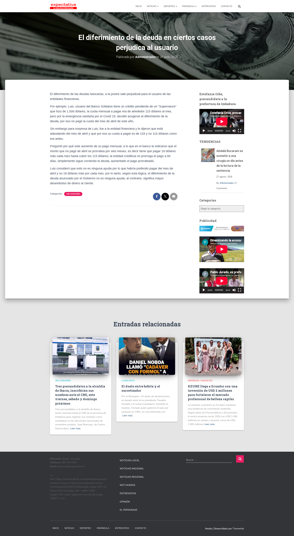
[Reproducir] (204, 130)
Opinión (125, 501)
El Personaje (128, 509)
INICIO (139, 6)
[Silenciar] (234, 130)
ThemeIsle (238, 528)
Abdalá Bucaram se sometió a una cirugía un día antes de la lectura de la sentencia (229, 160)
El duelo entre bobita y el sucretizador (140, 388)
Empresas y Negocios (200, 380)
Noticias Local (130, 460)
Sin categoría (73, 194)
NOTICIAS (152, 6)
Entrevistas (128, 493)
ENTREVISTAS (209, 6)
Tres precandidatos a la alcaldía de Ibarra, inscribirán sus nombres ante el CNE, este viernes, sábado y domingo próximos (80, 394)
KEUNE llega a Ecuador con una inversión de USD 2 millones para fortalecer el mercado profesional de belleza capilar (213, 392)
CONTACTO (226, 6)
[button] (158, 6)
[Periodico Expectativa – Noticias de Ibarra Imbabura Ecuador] (63, 6)
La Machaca (128, 380)
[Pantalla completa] (239, 130)
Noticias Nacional (132, 468)
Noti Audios (127, 485)
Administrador (226, 183)
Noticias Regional (132, 476)
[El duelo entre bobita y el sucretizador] (147, 356)
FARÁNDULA (188, 6)
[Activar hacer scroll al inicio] (287, 529)
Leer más (75, 428)
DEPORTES (169, 6)
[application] (221, 121)
